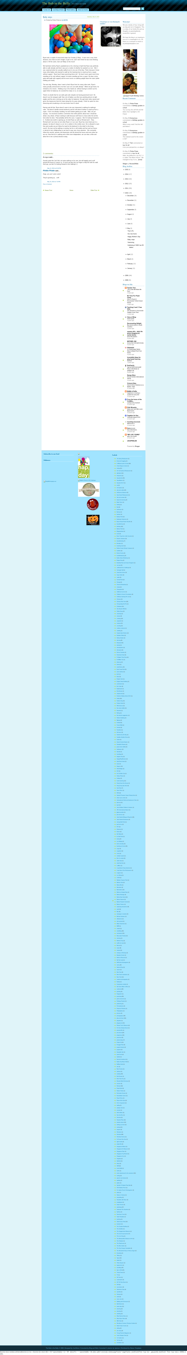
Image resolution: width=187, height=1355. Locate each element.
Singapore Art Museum (122, 1148)
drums (118, 664)
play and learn (120, 1018)
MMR (118, 926)
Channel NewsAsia (121, 584)
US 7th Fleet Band (121, 1282)
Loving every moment (133, 403)
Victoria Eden (131, 383)
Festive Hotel (120, 703)
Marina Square (120, 899)
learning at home (121, 846)
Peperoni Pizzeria (121, 1008)
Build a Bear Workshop (122, 558)
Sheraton (119, 1132)
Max (118, 911)
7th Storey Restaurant (122, 458)
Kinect (118, 831)
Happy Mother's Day (134, 236)
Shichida (119, 1134)
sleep (118, 1163)
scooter (118, 1110)
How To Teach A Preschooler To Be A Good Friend (135, 300)
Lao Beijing (119, 841)
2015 (126, 169)
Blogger (137, 446)
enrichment (119, 683)
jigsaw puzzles (120, 812)
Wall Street (119, 1303)
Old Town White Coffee (122, 986)
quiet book (119, 1054)
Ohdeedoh (130, 347)
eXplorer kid (120, 693)
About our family (83, 10)
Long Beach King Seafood (123, 868)
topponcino (119, 1265)
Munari (118, 945)
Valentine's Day (120, 1289)
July (128, 219)
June (128, 223)
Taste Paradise (120, 1216)
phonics (119, 1013)
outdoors (119, 989)
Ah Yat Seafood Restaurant (124, 470)
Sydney (118, 1211)
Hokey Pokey (120, 775)
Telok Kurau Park (121, 1221)
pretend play (120, 1040)
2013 (126, 179)
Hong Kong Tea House (122, 783)
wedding (119, 1313)
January (129, 268)
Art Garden (119, 487)
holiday (118, 778)
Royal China (120, 1098)
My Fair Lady (120, 960)
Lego (118, 848)
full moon (119, 732)
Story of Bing (131, 317)
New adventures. (132, 430)
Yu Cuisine (119, 1337)
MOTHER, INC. (132, 341)
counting (119, 625)
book (118, 533)
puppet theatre (120, 1047)
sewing (118, 1127)
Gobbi (118, 739)
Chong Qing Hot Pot (122, 603)
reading (118, 1073)
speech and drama (121, 1178)
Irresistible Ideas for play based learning (134, 358)
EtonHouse (119, 691)
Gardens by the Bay (122, 734)
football (118, 722)
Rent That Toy (120, 1078)
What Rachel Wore (121, 1316)
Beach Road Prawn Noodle (123, 521)
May (128, 228)
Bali (117, 507)
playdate (119, 1020)
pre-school (119, 1032)
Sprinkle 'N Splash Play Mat (123, 1185)
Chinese (119, 599)
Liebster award (120, 855)
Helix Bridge (120, 768)
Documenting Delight (134, 323)
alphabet (119, 473)
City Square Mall (121, 608)
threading (119, 1253)
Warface (129, 361)
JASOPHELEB (132, 441)
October (129, 205)
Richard (118, 1086)
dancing (119, 640)
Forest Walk (120, 725)
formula (118, 727)
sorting (118, 1175)
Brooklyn (119, 543)
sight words (119, 1141)
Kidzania (119, 829)
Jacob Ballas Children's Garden (124, 807)
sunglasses (119, 1202)
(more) (140, 159)
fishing (118, 713)
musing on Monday (121, 952)
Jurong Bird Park (121, 822)
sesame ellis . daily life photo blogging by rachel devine (135, 333)
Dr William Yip (120, 659)
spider (118, 1182)
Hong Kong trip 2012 (122, 785)
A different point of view (122, 463)
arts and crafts (120, 490)
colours (118, 616)
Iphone (118, 802)
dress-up (119, 662)
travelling (119, 1267)
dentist (118, 645)
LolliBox (119, 865)
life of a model (120, 858)
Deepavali (119, 642)
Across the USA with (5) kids (135, 343)
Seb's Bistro (120, 1112)
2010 (126, 193)
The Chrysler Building (122, 1226)
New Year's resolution (122, 974)
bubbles (119, 550)
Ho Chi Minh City (121, 773)
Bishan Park (120, 528)
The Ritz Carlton (121, 1245)
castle (118, 577)
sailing (118, 1105)
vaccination (119, 1287)
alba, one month (132, 436)
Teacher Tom (131, 288)
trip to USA (119, 1270)
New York (119, 977)
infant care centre (121, 797)
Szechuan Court (121, 1214)
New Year (119, 972)
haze (118, 763)
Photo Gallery (71, 10)
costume (119, 623)
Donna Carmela (120, 652)
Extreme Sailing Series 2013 (124, 696)
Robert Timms (120, 1090)
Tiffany (118, 1255)
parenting (119, 996)
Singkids (119, 1158)
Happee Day (120, 756)
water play (119, 1306)
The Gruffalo (120, 1228)
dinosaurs (119, 650)
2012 (126, 183)
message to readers (122, 914)
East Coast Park (121, 669)
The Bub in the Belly (52, 1348)
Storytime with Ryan (122, 1199)
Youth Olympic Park (121, 1335)
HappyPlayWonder (121, 758)
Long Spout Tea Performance (124, 870)
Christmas (119, 606)
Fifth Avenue (120, 705)
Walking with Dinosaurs (122, 1301)
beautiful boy (120, 524)
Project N (119, 1042)
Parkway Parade (121, 1001)
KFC (118, 826)
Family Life (46, 10)
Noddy (118, 981)
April (128, 254)
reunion (118, 1083)
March (129, 259)
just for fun (119, 824)
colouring (119, 613)
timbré (118, 1260)
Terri (131, 143)
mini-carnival (120, 921)
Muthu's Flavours (121, 957)
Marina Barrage (120, 894)
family (118, 698)
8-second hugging (121, 461)
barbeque (119, 509)
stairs (118, 1192)
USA (118, 1284)
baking (118, 504)
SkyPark (119, 1161)
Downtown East (120, 654)
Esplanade (119, 688)
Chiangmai (119, 589)
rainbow (119, 1071)
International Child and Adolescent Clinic (127, 800)
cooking (119, 618)
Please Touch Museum (122, 1025)
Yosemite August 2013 (133, 417)
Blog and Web (93, 1348)
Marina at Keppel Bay (122, 892)
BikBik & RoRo (132, 391)
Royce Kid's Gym (121, 1100)
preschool (119, 1037)
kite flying (119, 834)
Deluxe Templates (135, 1348)
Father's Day (120, 700)
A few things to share (122, 465)
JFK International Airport (123, 809)
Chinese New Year (121, 601)
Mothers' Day (120, 940)
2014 (126, 174)
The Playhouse (120, 1243)
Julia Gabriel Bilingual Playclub (124, 817)
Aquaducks (119, 478)
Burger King (120, 560)
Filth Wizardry (132, 407)
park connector (120, 998)
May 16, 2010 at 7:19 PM (53, 181)
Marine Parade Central (122, 901)
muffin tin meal (120, 943)
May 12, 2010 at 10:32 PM (54, 168)
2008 (126, 280)
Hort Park (119, 788)
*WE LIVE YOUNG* (133, 434)
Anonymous (133, 118)
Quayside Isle (120, 1052)
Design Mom (131, 375)
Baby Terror (119, 502)
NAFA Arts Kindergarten (122, 962)
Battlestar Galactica (121, 519)
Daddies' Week (120, 635)
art (117, 485)
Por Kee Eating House (122, 1027)
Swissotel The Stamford (122, 1209)
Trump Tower (120, 1272)
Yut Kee (119, 1340)
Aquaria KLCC (120, 482)
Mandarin (119, 887)
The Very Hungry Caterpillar (123, 1248)
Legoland (119, 851)
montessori (119, 933)
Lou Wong (119, 875)
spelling (118, 1180)
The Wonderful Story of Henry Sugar (126, 1250)
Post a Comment (47, 184)
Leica (118, 853)
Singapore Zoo (120, 1156)
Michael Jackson (121, 916)
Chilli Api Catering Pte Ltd (123, 596)
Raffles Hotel (120, 1064)
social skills (119, 1168)
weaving (119, 1311)
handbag (119, 754)
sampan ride (120, 1107)
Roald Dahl (119, 1088)
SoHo (118, 1170)
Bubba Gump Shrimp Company (124, 548)
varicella (119, 1291)
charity (118, 587)
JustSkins (76, 1348)
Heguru (118, 766)
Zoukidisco (119, 1342)
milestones (119, 918)
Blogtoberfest (120, 531)
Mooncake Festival (121, 935)
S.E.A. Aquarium (121, 1102)
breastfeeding (120, 541)
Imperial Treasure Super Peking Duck (126, 795)
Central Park (120, 579)
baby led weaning (121, 499)
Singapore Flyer (121, 1151)
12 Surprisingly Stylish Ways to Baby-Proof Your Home (134, 351)
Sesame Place (120, 1119)
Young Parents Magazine (123, 1333)
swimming (119, 1207)
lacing (118, 838)
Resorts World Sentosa (122, 1081)
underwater (119, 1279)
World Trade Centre (121, 1325)
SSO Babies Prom (121, 1187)
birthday (119, 526)
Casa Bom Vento (121, 572)
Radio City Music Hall (122, 1061)
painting (119, 991)
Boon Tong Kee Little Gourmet (124, 536)
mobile (118, 928)
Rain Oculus (120, 1069)
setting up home (121, 1124)
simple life (119, 1144)
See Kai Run (120, 1115)
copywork (119, 620)
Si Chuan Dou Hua (121, 1139)
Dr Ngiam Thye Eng (121, 657)
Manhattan (119, 889)
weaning (119, 1308)
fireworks (119, 710)
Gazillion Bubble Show (122, 737)
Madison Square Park (122, 880)
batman (118, 514)
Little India (119, 860)
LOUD (118, 877)
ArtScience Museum (122, 492)
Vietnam (119, 1294)
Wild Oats (119, 1320)
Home (71, 190)
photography (120, 1015)
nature (118, 969)
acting (118, 468)
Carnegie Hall (120, 570)
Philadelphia (120, 1010)
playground (119, 1023)
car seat (119, 565)
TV (117, 1274)
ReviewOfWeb (133, 164)
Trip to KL (131, 231)
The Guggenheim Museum (123, 1231)
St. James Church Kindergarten (124, 1190)
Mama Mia (119, 885)
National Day (120, 967)
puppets (119, 1049)
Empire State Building (122, 681)
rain (117, 1066)
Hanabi (118, 751)
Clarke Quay (120, 611)
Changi (118, 582)
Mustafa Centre (120, 955)
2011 (126, 188)
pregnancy (119, 1035)
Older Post (94, 190)
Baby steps (47, 17)
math (118, 909)
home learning (120, 780)
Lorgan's (119, 872)
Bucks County (120, 553)
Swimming (131, 242)
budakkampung (120, 555)
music (118, 947)
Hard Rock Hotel (121, 761)
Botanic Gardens (121, 538)
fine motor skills (120, 708)
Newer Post (48, 190)
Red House (119, 1076)
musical (118, 950)
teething (119, 1219)
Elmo (118, 676)
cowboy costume (121, 628)
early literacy (120, 667)
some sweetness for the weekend (125, 1173)
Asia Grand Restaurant (122, 495)
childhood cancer (121, 591)
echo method (120, 671)
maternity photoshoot (122, 906)
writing (118, 1328)
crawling (119, 630)
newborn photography (122, 979)
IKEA (118, 792)
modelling (119, 930)
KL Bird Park (120, 836)
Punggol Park (120, 1044)
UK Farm (119, 1277)
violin (118, 1296)
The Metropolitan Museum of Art (125, 1238)
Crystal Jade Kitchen (122, 633)
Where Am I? (131, 423)
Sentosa (119, 1117)
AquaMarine (120, 480)
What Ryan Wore (121, 1318)
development (120, 647)
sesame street (120, 1122)
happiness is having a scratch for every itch (133, 393)
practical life (120, 1030)
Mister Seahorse (121, 923)
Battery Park (120, 516)
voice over (119, 1299)
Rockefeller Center (121, 1095)
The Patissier (120, 1241)
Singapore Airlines (121, 1146)
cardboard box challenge (123, 567)
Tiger (118, 1258)
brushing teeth (120, 545)
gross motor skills (121, 746)
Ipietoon (117, 1348)
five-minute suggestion (122, 715)
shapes (118, 1129)
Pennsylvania (120, 1006)
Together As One (132, 415)
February (130, 263)
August (129, 214)
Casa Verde (120, 574)
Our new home (132, 234)
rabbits (118, 1056)
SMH (118, 1165)
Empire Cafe (120, 679)
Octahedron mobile (121, 984)
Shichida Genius (121, 1136)
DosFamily (130, 365)
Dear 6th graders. (132, 336)
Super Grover (120, 1204)
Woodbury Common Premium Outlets (126, 1323)
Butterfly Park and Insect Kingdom (125, 562)
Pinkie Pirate (49, 170)
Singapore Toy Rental (122, 1153)
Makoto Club (120, 882)
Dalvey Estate (120, 637)
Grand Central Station (122, 742)
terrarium (119, 1224)
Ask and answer (121, 497)
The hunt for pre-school (122, 1233)
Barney (118, 512)
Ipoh (118, 805)
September (130, 209)
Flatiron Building (121, 717)
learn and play (120, 843)
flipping (118, 720)
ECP (118, 674)
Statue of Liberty (121, 1195)
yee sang (119, 1330)
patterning (119, 1003)
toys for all (126, 145)
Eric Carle (119, 686)
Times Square (120, 1262)
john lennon (120, 814)
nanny (118, 964)
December (130, 195)
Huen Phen (119, 790)
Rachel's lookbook (121, 1059)
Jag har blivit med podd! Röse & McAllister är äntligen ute (134, 368)
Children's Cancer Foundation (124, 594)
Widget (125, 164)
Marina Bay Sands (121, 897)
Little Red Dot (120, 863)
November (130, 200)
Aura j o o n (131, 428)
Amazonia (119, 475)
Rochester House (121, 1093)
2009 (126, 275)
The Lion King (120, 1236)
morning (119, 938)
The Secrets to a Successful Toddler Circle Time (135, 311)
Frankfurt (119, 730)
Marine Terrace (120, 904)
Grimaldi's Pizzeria (121, 744)
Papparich (119, 993)
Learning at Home (58, 10)
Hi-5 (118, 771)
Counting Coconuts (133, 422)
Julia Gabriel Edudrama (122, 819)
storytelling (119, 1197)
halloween (119, 749)
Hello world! (130, 319)
